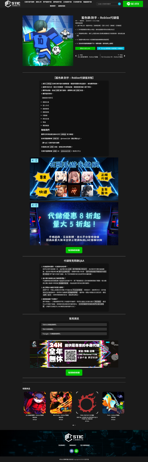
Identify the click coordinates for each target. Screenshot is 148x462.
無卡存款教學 (48, 329)
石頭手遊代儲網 (53, 143)
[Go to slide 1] (73, 425)
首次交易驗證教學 (49, 324)
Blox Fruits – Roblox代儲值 (61, 415)
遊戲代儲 (79, 417)
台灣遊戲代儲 (85, 417)
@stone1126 (65, 138)
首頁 (76, 20)
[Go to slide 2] (74, 425)
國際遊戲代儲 (92, 417)
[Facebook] (71, 451)
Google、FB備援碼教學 (51, 334)
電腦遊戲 (82, 20)
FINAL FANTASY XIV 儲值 (87, 415)
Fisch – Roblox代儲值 (113, 415)
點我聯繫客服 (74, 250)
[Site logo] (12, 4)
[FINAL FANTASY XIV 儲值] (87, 403)
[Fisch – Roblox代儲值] (113, 403)
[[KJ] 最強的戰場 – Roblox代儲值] (35, 403)
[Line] (76, 451)
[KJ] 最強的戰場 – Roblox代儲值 (35, 415)
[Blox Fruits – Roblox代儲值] (61, 403)
